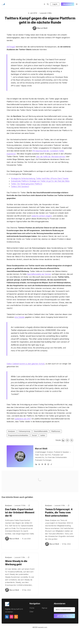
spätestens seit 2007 (23, 419)
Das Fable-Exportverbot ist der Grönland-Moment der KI (19, 512)
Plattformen (55, 431)
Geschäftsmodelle (41, 431)
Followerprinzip (24, 431)
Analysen (11, 431)
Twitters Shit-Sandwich (20, 186)
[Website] (51, 464)
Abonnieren (67, 4)
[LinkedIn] (36, 464)
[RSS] (16, 617)
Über (31, 612)
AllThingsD (11, 47)
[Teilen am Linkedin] (63, 440)
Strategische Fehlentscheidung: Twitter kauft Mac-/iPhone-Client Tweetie (39, 178)
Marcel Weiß (41, 448)
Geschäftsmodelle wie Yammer (39, 274)
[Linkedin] (7, 617)
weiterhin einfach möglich (42, 216)
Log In (55, 4)
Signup (44, 608)
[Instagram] (48, 464)
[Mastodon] (45, 464)
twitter (42, 435)
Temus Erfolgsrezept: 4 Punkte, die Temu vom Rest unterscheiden (58, 512)
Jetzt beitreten (64, 616)
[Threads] (42, 464)
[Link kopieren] (71, 440)
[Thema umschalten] (44, 4)
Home (31, 608)
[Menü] (76, 4)
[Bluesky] (39, 464)
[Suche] (47, 4)
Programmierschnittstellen (18, 435)
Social (34, 435)
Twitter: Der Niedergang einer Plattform (26, 184)
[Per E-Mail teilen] (67, 440)
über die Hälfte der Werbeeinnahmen (50, 156)
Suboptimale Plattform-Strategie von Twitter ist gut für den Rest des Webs (40, 181)
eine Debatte (20, 317)
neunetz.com (42, 627)
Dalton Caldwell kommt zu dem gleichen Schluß (25, 364)
